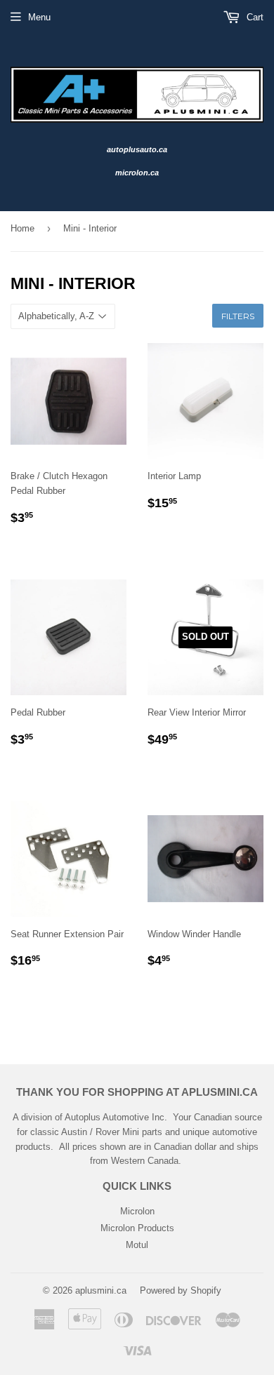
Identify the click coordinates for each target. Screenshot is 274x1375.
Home (22, 228)
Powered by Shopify (180, 1290)
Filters (237, 316)
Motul (137, 1245)
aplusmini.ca (100, 1290)
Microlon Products (137, 1228)
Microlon (137, 1211)
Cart (253, 17)
